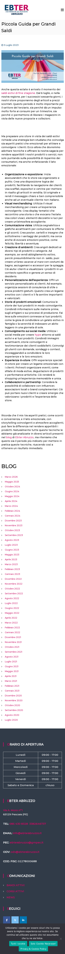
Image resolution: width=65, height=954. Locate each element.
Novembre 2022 (13, 583)
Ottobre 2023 (12, 530)
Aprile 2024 (11, 501)
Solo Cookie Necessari (43, 943)
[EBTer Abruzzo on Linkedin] (23, 920)
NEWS (11, 897)
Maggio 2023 (12, 554)
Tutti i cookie (18, 943)
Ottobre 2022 (12, 588)
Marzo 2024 (11, 506)
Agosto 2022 (12, 598)
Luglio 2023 (11, 545)
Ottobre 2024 (12, 486)
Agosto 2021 (11, 656)
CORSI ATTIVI (15, 891)
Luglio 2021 (11, 661)
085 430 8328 (19, 823)
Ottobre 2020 (12, 705)
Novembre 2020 (14, 700)
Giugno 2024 (12, 491)
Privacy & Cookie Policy (33, 948)
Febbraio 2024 (12, 511)
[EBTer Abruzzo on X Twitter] (15, 920)
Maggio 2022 (12, 613)
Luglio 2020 (11, 720)
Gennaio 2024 (12, 515)
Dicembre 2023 (13, 520)
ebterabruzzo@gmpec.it (26, 842)
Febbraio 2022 (12, 627)
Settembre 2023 (14, 535)
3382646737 (37, 823)
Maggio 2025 (12, 481)
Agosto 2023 (12, 540)
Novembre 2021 (13, 642)
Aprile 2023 (11, 559)
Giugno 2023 (12, 549)
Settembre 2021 (13, 652)
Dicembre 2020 (13, 695)
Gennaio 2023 (12, 574)
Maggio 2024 (12, 496)
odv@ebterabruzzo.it (25, 851)
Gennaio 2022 (12, 632)
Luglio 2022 (11, 603)
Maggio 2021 (12, 671)
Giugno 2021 (11, 666)
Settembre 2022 (14, 593)
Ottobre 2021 (12, 647)
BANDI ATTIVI (16, 885)
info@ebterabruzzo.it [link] (27, 833)
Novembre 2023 (13, 525)
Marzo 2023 (11, 564)
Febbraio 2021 (12, 686)
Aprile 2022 (11, 617)
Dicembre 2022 (13, 579)
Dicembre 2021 (13, 637)
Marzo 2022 (11, 622)
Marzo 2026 (11, 477)
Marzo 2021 (11, 681)
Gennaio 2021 (12, 690)
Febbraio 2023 (12, 569)
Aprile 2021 (10, 676)
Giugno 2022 (12, 608)
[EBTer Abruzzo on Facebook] (6, 920)
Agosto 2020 (12, 715)
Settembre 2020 (14, 710)
